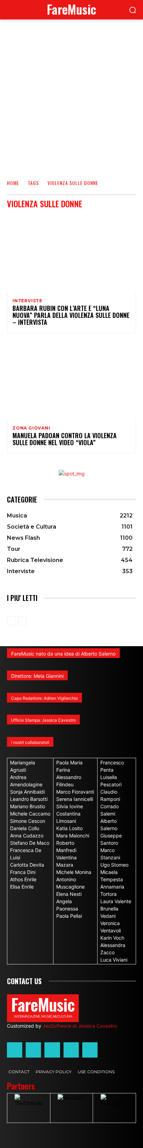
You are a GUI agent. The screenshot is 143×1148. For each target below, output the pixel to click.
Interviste (27, 301)
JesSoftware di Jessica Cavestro (80, 1026)
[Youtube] (90, 1050)
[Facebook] (14, 1050)
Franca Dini (22, 872)
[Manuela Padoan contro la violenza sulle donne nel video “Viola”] (71, 380)
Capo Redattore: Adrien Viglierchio (44, 698)
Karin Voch (112, 938)
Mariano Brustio (27, 806)
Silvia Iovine (69, 806)
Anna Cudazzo (26, 835)
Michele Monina (73, 872)
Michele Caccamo (30, 814)
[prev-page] (11, 620)
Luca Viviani (113, 960)
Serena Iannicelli (74, 799)
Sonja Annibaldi (27, 792)
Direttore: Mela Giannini (37, 676)
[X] (71, 1050)
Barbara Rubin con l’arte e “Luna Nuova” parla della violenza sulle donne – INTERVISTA (70, 315)
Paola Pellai (69, 916)
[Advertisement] (71, 94)
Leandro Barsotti (29, 799)
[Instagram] (33, 1050)
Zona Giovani (31, 428)
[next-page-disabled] (22, 620)
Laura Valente (115, 901)
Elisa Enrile (22, 887)
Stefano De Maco (29, 843)
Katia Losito (69, 828)
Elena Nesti (69, 894)
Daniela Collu (24, 828)
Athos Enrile (23, 879)
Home (13, 182)
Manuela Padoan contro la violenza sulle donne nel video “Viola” (64, 439)
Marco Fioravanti (75, 792)
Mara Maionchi (72, 835)
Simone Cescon (27, 821)
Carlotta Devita (27, 865)
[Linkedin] (52, 1050)
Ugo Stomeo (114, 865)
